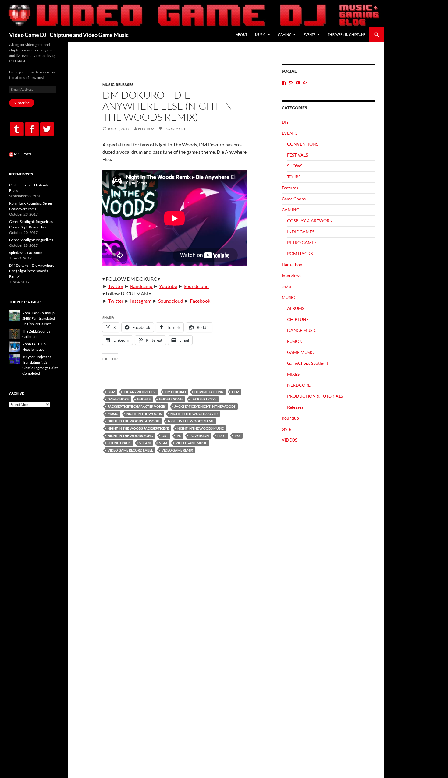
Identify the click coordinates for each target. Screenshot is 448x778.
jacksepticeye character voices (137, 406)
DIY (285, 122)
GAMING (284, 35)
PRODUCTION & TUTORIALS (315, 396)
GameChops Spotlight (307, 363)
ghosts (144, 399)
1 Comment (175, 128)
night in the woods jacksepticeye (138, 428)
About (241, 35)
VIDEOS (289, 439)
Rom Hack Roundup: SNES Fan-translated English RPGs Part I (38, 318)
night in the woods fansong (133, 421)
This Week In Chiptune (346, 35)
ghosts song (171, 399)
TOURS (293, 176)
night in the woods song (130, 436)
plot (221, 436)
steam (145, 443)
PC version (199, 436)
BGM (111, 392)
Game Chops (294, 198)
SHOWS (294, 165)
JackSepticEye (203, 399)
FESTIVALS (297, 154)
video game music (191, 443)
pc (179, 436)
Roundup (290, 418)
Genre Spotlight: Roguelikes (31, 240)
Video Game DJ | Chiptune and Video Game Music (69, 34)
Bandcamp (141, 286)
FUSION (295, 341)
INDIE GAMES (300, 231)
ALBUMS (295, 308)
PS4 (237, 436)
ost (165, 436)
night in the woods (144, 414)
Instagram (140, 301)
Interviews (291, 275)
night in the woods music (200, 428)
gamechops (118, 399)
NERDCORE (299, 385)
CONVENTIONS (302, 143)
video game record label (130, 450)
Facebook (200, 301)
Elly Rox (146, 128)
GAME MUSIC (300, 352)
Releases (124, 84)
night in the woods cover (194, 414)
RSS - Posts (22, 154)
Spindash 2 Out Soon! (26, 252)
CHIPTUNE (298, 319)
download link (208, 392)
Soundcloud (196, 286)
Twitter (115, 286)
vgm (163, 443)
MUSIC (260, 35)
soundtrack (119, 443)
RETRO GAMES (301, 242)
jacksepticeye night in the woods (205, 406)
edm (235, 392)
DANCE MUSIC (302, 330)
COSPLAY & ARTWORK (309, 220)
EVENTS (309, 35)
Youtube (168, 286)
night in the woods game (191, 421)
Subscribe (22, 102)
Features (290, 187)
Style (286, 428)
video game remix (177, 450)
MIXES (293, 374)
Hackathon (292, 264)
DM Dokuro (175, 392)
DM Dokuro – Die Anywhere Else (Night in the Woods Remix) (167, 106)
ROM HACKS (300, 253)
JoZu (286, 286)
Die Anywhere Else (140, 392)
